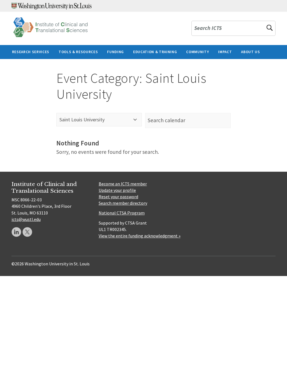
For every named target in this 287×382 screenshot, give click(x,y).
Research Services (30, 51)
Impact (225, 51)
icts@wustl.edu (26, 219)
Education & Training (155, 51)
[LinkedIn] (16, 232)
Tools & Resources (78, 51)
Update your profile (117, 190)
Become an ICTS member (123, 184)
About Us (250, 51)
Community (197, 51)
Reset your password (118, 196)
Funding (115, 51)
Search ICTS (208, 28)
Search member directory (123, 203)
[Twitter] (27, 232)
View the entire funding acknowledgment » (139, 236)
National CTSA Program (122, 213)
